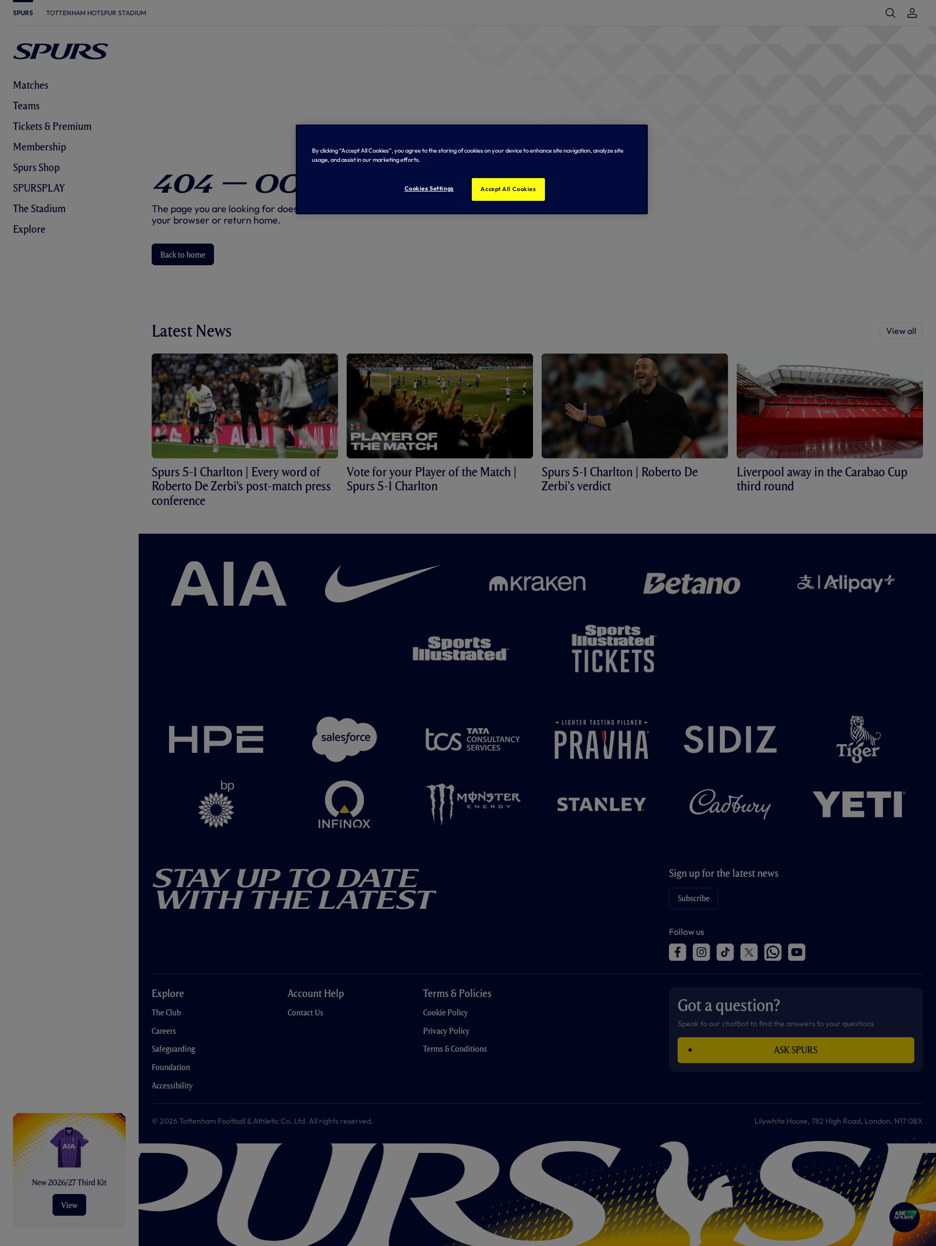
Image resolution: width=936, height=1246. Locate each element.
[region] (472, 169)
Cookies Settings (429, 188)
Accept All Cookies (508, 189)
